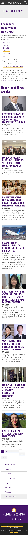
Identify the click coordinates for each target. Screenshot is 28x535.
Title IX (16, 532)
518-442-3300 (14, 527)
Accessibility (19, 530)
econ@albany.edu (8, 80)
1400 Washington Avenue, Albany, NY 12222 (12, 526)
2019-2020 (6, 53)
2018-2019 (6, 56)
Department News (10, 496)
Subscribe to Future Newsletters (13, 67)
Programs (8, 469)
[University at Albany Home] (14, 2)
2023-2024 (6, 42)
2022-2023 (6, 45)
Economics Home (9, 465)
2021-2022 (6, 48)
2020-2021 (6, 51)
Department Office (11, 478)
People (7, 483)
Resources (8, 492)
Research (8, 474)
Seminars (8, 487)
